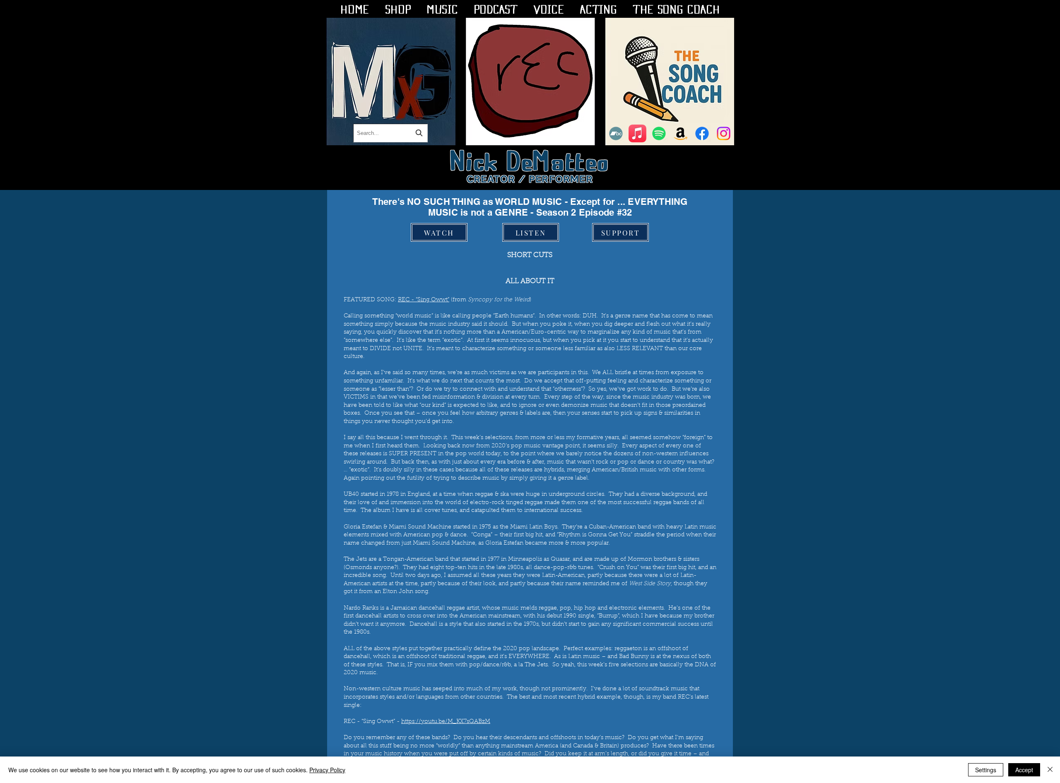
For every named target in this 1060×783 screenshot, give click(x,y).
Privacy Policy (327, 770)
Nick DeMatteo (530, 158)
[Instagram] (723, 133)
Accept (1024, 770)
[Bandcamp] (616, 133)
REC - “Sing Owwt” (423, 300)
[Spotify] (659, 133)
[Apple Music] (637, 133)
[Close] (1050, 769)
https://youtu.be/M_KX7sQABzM (445, 722)
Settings (985, 770)
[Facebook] (702, 133)
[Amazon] (680, 133)
